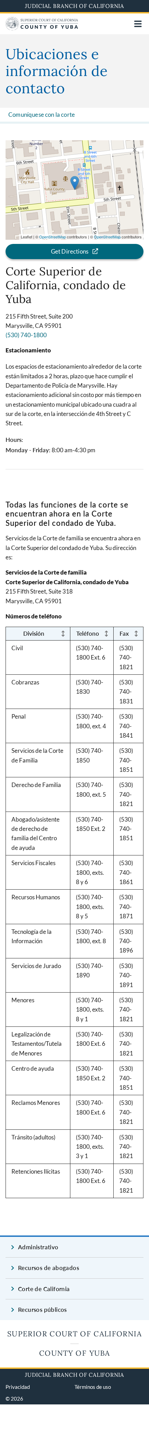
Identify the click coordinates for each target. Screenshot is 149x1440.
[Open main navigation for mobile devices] (138, 24)
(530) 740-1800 (26, 335)
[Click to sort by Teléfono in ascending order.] (106, 633)
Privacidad (18, 1387)
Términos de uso (92, 1387)
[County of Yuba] (42, 28)
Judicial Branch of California (74, 5)
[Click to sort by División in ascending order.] (63, 633)
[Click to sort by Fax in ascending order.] (136, 633)
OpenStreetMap (52, 236)
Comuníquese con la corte (41, 114)
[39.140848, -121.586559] (74, 183)
